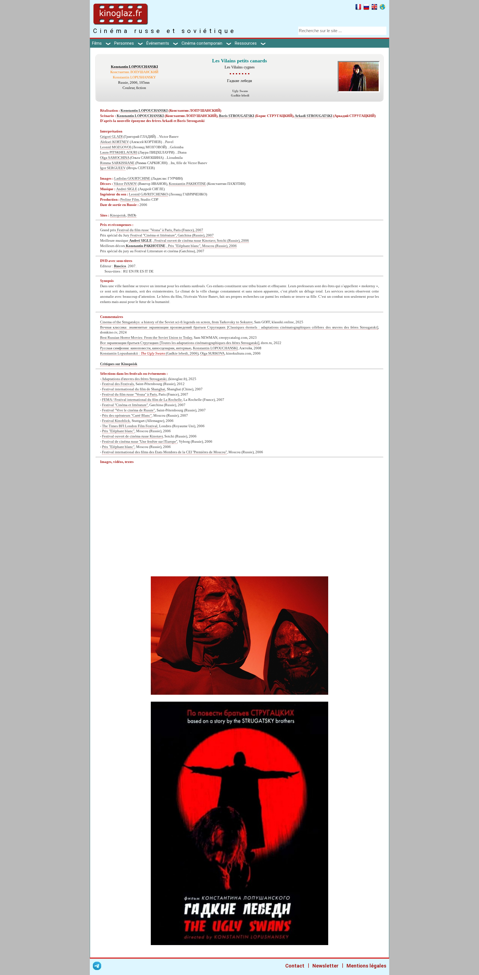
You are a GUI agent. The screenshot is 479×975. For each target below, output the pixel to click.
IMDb (132, 215)
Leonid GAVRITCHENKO (148, 194)
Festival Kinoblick (116, 421)
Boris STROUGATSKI (236, 116)
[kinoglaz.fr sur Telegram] (97, 966)
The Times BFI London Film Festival (129, 426)
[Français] (358, 7)
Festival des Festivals (118, 384)
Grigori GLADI (111, 137)
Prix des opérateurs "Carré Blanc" (127, 416)
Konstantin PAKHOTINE (187, 184)
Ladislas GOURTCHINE (132, 178)
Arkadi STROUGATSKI (313, 116)
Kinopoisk (118, 215)
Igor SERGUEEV (113, 168)
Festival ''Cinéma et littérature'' (125, 405)
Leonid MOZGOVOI (115, 147)
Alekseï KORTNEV (114, 142)
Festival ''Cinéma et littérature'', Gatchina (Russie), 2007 (171, 235)
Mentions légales (366, 966)
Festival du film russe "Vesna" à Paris (129, 394)
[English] (374, 7)
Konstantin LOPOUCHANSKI (134, 67)
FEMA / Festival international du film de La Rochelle (142, 400)
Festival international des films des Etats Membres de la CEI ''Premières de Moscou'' (164, 452)
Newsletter (325, 966)
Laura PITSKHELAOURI (118, 152)
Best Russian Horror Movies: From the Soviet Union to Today (146, 338)
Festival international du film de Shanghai (133, 389)
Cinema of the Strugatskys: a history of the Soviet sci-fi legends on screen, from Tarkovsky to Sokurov (176, 322)
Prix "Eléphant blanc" (118, 431)
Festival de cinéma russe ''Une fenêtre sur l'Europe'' (139, 442)
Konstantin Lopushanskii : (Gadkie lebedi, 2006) (149, 353)
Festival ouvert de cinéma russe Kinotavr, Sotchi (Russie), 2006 (201, 241)
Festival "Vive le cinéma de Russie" (128, 410)
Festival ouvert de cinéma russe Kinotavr (132, 436)
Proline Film (129, 200)
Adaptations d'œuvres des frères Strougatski (134, 379)
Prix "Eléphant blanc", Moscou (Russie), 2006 (202, 246)
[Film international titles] (382, 7)
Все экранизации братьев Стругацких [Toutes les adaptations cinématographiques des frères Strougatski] (179, 343)
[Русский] (366, 7)
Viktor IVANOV (125, 184)
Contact (294, 966)
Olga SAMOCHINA (114, 158)
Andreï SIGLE (126, 189)
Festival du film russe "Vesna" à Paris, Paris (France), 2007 (159, 230)
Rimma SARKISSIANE (117, 163)
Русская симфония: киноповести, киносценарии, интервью (145, 348)
